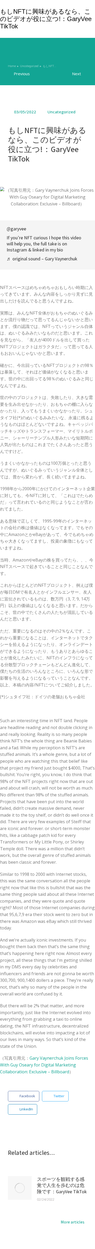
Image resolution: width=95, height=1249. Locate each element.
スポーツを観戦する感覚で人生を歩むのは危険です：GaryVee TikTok (62, 1185)
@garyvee (16, 229)
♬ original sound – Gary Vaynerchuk (42, 259)
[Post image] (20, 1188)
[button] (23, 1096)
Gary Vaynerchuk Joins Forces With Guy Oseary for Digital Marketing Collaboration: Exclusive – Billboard (44, 1064)
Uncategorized (61, 111)
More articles (72, 1222)
